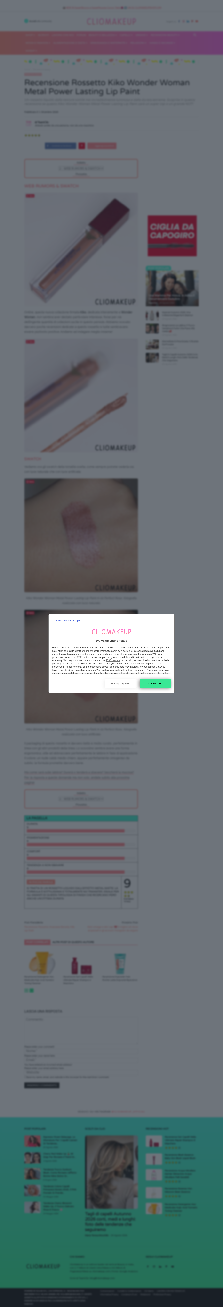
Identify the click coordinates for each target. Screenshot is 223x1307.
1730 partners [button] (72, 647)
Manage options (120, 683)
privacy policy (154, 673)
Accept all (155, 683)
